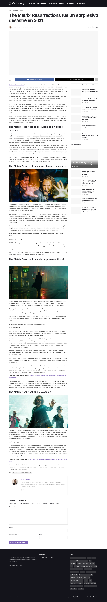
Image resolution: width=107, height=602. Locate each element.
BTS (77, 560)
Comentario (12, 507)
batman (72, 560)
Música (61, 3)
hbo (71, 566)
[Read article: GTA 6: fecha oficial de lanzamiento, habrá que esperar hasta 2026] (76, 192)
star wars (80, 583)
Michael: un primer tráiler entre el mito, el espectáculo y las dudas (90, 172)
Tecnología (70, 3)
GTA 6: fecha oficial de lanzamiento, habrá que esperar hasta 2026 (88, 191)
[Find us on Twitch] (49, 558)
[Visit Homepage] (17, 3)
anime (88, 557)
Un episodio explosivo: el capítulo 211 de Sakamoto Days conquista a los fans (89, 209)
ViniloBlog (14, 596)
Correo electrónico (14, 534)
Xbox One (81, 588)
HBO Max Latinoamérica (86, 566)
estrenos (92, 563)
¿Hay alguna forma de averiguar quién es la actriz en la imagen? (90, 135)
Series (85, 580)
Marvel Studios (88, 569)
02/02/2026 (85, 176)
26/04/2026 (75, 166)
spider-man (73, 583)
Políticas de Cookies (93, 596)
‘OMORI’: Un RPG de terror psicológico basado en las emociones (89, 117)
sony (90, 580)
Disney (79, 563)
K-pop (95, 566)
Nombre (11, 527)
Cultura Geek (42, 3)
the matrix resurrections (25, 472)
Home (10, 10)
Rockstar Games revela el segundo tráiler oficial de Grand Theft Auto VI (89, 182)
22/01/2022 (25, 27)
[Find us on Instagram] (46, 558)
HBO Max (76, 566)
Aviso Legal (73, 596)
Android (83, 557)
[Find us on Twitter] (40, 558)
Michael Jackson (74, 571)
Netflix (93, 571)
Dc (90, 560)
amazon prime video (75, 557)
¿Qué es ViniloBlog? (64, 596)
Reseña (21, 10)
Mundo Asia (53, 3)
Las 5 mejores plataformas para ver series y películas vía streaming (90, 91)
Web (40, 534)
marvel (72, 569)
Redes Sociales (74, 580)
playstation (79, 577)
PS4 (85, 577)
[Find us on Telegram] (43, 558)
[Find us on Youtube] (51, 558)
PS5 (89, 577)
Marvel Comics (79, 569)
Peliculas (73, 577)
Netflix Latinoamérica (84, 574)
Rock (81, 580)
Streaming (86, 583)
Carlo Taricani (17, 27)
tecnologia (93, 583)
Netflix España (74, 574)
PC (91, 574)
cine (81, 560)
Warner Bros (73, 588)
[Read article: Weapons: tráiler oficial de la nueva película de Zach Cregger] (76, 201)
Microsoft (82, 571)
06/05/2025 (85, 185)
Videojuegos (81, 3)
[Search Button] (97, 3)
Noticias (32, 3)
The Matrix (15, 472)
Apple (93, 557)
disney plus (85, 563)
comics (85, 560)
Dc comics (73, 563)
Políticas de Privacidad (82, 596)
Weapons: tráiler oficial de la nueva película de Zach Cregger (89, 200)
